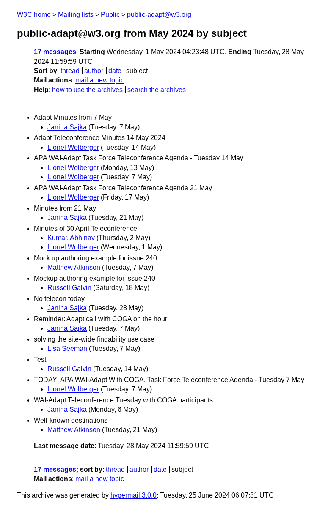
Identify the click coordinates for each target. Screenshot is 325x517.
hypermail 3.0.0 (133, 495)
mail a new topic (99, 80)
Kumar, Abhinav (71, 237)
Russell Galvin (69, 287)
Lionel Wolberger (73, 147)
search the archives (156, 89)
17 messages (55, 51)
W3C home (34, 14)
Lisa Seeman (67, 348)
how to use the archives (87, 89)
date (114, 70)
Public (110, 14)
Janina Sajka (67, 127)
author (93, 70)
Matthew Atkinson (73, 267)
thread (70, 70)
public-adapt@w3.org (159, 14)
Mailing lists (76, 14)
